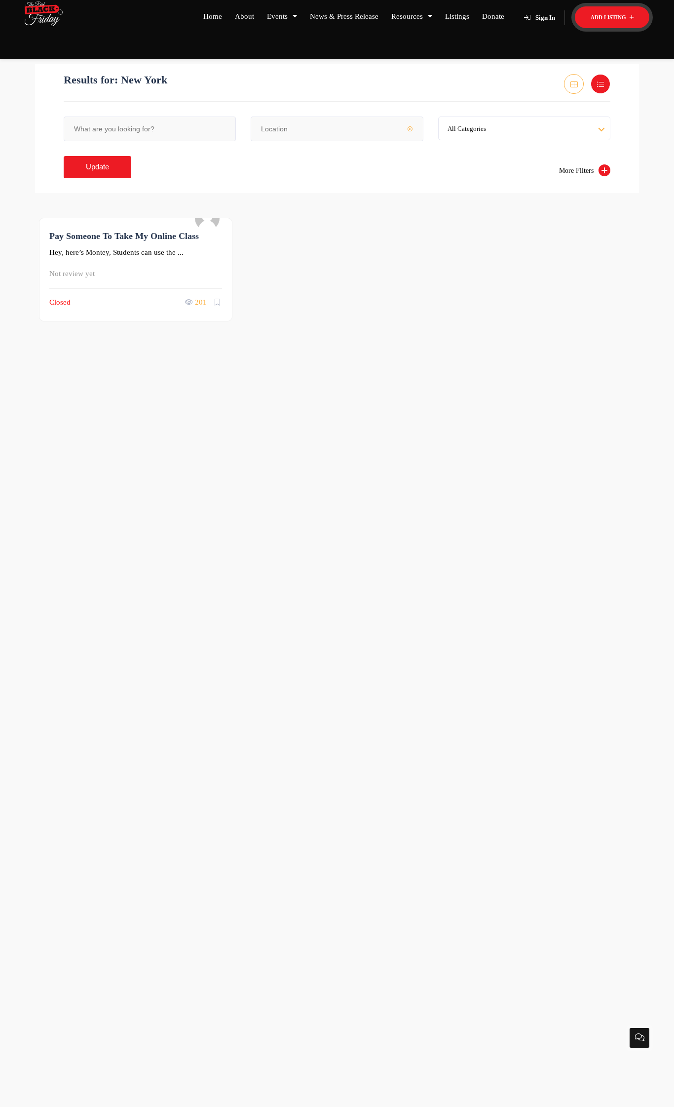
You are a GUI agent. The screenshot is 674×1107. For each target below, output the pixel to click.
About (244, 16)
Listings (457, 16)
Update (97, 166)
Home (212, 16)
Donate (493, 16)
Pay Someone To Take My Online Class (124, 236)
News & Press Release (344, 16)
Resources (407, 16)
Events (277, 16)
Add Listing (609, 17)
